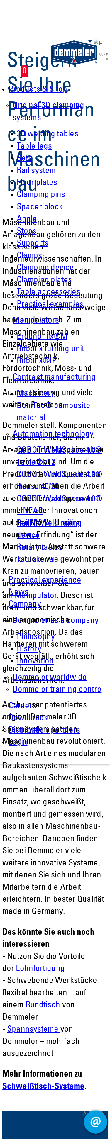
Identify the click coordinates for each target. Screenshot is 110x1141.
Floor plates (37, 183)
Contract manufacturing (54, 377)
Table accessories (48, 292)
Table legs (34, 146)
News (18, 592)
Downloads (28, 718)
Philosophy (36, 637)
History (29, 649)
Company (25, 604)
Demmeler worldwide (50, 678)
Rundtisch (44, 1005)
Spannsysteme (33, 1029)
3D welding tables (47, 134)
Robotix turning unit (50, 349)
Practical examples (50, 304)
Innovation (35, 661)
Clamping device (45, 268)
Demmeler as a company (56, 621)
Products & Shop (38, 90)
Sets (24, 158)
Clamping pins (41, 195)
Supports (32, 244)
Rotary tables (39, 548)
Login (18, 742)
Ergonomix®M (42, 337)
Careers (22, 706)
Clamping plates (44, 280)
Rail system (36, 171)
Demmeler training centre (57, 690)
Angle (27, 219)
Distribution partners (44, 730)
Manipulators (36, 321)
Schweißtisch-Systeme (43, 1087)
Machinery (36, 394)
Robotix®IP (37, 361)
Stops (27, 231)
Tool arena (35, 560)
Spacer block (40, 207)
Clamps (29, 256)
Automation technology (53, 434)
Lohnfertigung (40, 969)
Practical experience (45, 580)
